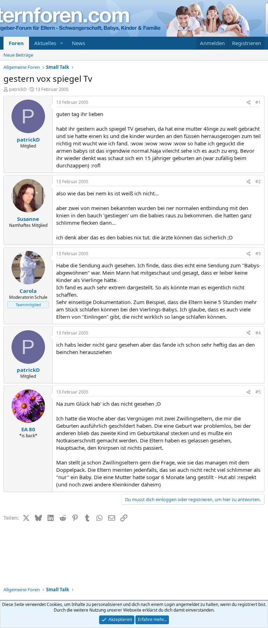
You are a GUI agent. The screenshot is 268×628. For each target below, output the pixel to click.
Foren (16, 42)
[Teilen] (248, 103)
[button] (62, 43)
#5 (258, 392)
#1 (258, 102)
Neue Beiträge (18, 55)
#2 (258, 182)
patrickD (18, 89)
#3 (258, 254)
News (78, 42)
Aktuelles (45, 42)
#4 (258, 333)
